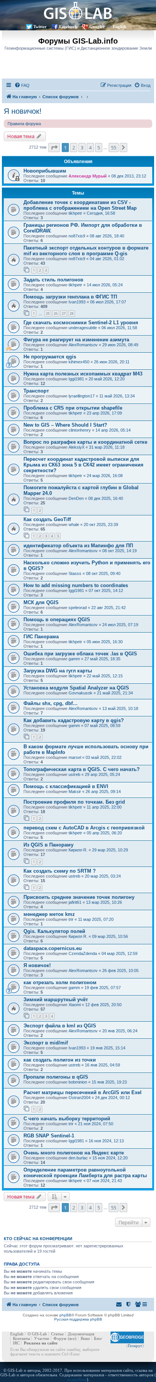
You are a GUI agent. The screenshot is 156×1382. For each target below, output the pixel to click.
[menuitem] (22, 85)
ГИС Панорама (41, 636)
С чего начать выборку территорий (66, 1118)
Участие (41, 1338)
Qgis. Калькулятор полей (54, 931)
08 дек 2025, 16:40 (105, 498)
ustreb (74, 774)
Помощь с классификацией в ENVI (65, 786)
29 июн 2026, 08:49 (120, 344)
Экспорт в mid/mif (45, 1043)
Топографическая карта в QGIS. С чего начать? (81, 769)
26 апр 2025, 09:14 (103, 791)
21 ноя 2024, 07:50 (95, 1123)
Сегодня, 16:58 (101, 213)
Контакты (21, 1338)
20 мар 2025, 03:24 (103, 876)
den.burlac (78, 1158)
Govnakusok (80, 693)
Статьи (57, 1334)
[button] (54, 147)
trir (71, 919)
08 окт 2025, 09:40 (103, 573)
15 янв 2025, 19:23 (109, 1082)
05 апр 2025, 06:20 (104, 833)
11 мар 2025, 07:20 (96, 919)
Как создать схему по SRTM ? (59, 871)
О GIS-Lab (37, 1334)
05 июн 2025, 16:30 (105, 641)
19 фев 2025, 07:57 (102, 987)
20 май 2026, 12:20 (107, 379)
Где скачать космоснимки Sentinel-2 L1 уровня (80, 322)
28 (71, 313)
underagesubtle (83, 327)
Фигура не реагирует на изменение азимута (76, 339)
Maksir (75, 791)
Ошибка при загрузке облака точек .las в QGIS (80, 653)
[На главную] (78, 10)
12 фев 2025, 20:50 (103, 1004)
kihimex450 (79, 362)
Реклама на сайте (41, 1343)
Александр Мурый (88, 176)
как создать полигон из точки (59, 1060)
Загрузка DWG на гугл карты (57, 671)
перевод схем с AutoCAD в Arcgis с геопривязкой (84, 828)
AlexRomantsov (83, 344)
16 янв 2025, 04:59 (102, 1065)
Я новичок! (23, 111)
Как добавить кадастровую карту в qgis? (73, 720)
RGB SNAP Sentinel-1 (48, 1136)
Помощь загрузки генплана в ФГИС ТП (70, 297)
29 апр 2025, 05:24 (102, 774)
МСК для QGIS (41, 602)
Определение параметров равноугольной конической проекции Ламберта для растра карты (85, 1172)
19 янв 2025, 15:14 (107, 1048)
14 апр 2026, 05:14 (113, 430)
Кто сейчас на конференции (38, 1238)
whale (74, 524)
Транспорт (36, 391)
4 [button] (90, 147)
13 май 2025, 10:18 (120, 708)
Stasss (75, 573)
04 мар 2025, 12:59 (119, 953)
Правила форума (24, 123)
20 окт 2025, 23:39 (101, 524)
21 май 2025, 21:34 (115, 693)
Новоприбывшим (44, 171)
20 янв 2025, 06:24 (119, 1031)
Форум (59, 1338)
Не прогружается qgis (49, 357)
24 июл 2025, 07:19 (120, 624)
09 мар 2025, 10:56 (110, 936)
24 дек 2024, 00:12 (112, 1097)
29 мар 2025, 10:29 (110, 850)
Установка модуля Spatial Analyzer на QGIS (76, 688)
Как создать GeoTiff (47, 519)
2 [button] (73, 147)
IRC (16, 1343)
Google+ (97, 26)
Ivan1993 (77, 302)
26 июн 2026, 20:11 (111, 362)
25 (48, 313)
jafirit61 (75, 902)
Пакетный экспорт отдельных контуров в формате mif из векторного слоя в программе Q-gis (85, 250)
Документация (81, 1334)
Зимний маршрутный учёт (55, 999)
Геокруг (135, 1345)
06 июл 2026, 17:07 (108, 302)
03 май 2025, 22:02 (104, 757)
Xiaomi (75, 1004)
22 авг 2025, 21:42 (108, 607)
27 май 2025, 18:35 (102, 658)
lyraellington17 (82, 396)
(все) (72, 1338)
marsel (75, 757)
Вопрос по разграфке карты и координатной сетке (85, 442)
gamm (74, 658)
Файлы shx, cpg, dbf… (50, 703)
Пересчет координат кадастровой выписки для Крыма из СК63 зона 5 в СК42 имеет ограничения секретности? (83, 464)
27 (64, 313)
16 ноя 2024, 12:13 (106, 1141)
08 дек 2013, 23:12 (128, 176)
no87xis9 (77, 236)
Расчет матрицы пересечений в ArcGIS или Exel (82, 1092)
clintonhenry (80, 430)
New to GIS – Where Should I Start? (65, 425)
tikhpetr (75, 213)
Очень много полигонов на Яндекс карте (73, 1153)
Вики (85, 1338)
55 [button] (113, 147)
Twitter (40, 26)
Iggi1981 (76, 379)
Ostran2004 (79, 1097)
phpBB (65, 1315)
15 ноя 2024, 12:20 (110, 1158)
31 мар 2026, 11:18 (107, 447)
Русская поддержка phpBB (78, 1319)
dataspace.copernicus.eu (52, 948)
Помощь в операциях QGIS (56, 619)
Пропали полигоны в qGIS (55, 1077)
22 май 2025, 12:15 (105, 676)
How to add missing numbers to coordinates (75, 585)
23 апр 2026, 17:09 (104, 413)
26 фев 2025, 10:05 (120, 970)
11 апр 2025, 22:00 (104, 807)
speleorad (78, 607)
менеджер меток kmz (49, 914)
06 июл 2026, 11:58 (119, 327)
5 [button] (98, 147)
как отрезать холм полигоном (60, 982)
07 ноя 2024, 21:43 (104, 1180)
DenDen (76, 498)
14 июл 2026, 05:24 (105, 285)
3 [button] (82, 147)
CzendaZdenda (83, 953)
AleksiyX (76, 447)
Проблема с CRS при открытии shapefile (72, 408)
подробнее (77, 1379)
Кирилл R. (78, 850)
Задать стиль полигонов (53, 280)
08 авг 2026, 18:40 (107, 236)
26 (56, 313)
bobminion (78, 1082)
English (119, 26)
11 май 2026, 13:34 (117, 396)
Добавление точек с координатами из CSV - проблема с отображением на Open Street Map (80, 205)
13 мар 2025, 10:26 (104, 902)
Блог (98, 1338)
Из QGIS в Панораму (48, 845)
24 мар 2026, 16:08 (105, 475)
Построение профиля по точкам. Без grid (74, 802)
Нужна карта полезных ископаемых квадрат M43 (82, 374)
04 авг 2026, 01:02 (107, 258)
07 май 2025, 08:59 (102, 725)
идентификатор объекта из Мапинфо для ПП (78, 545)
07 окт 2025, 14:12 (106, 590)
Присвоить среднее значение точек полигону (78, 897)
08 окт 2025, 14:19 (119, 550)
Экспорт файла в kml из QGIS (59, 1026)
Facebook (68, 26)
